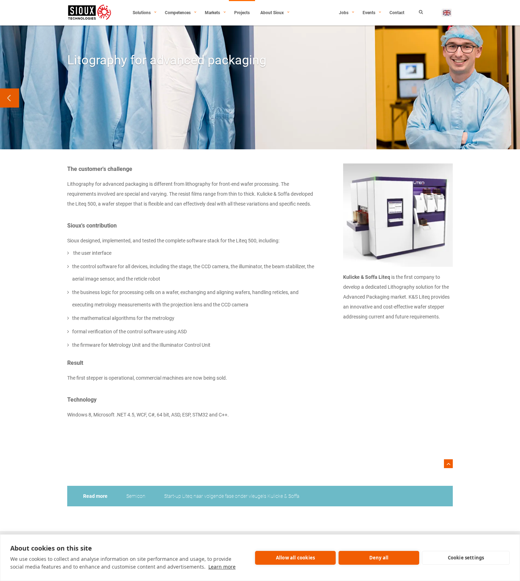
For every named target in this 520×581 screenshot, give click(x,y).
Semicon (135, 496)
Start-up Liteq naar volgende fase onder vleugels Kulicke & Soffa (231, 496)
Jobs (343, 12)
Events (369, 12)
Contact (396, 12)
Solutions (142, 12)
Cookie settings (466, 557)
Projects (242, 12)
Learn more (222, 566)
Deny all (379, 557)
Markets (212, 12)
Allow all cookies (295, 557)
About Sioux (272, 12)
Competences (178, 12)
